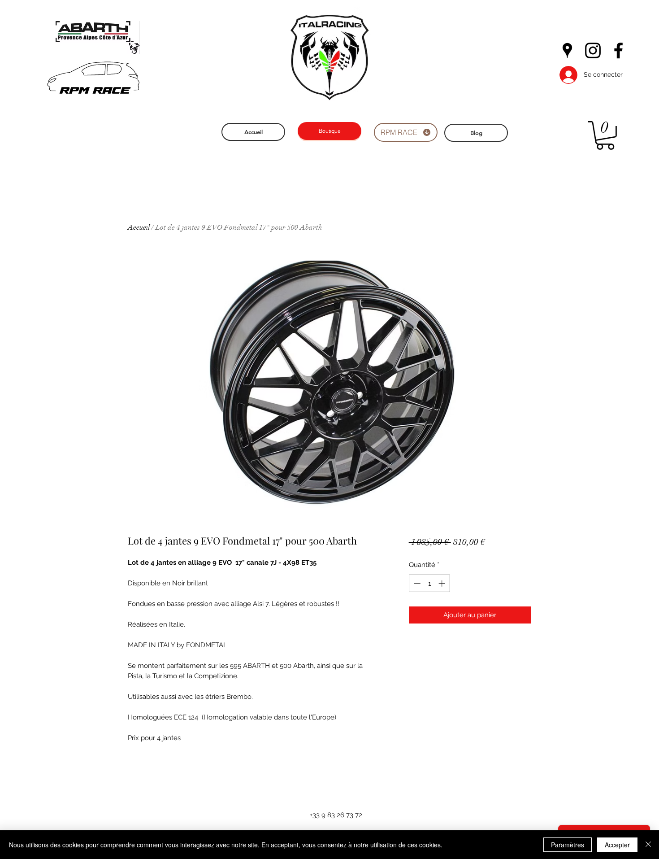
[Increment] (443, 583)
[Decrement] (416, 583)
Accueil (139, 227)
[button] (605, 135)
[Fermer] (648, 844)
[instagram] (592, 50)
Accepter (617, 844)
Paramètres (567, 844)
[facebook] (618, 50)
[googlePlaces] (567, 50)
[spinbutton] (429, 583)
